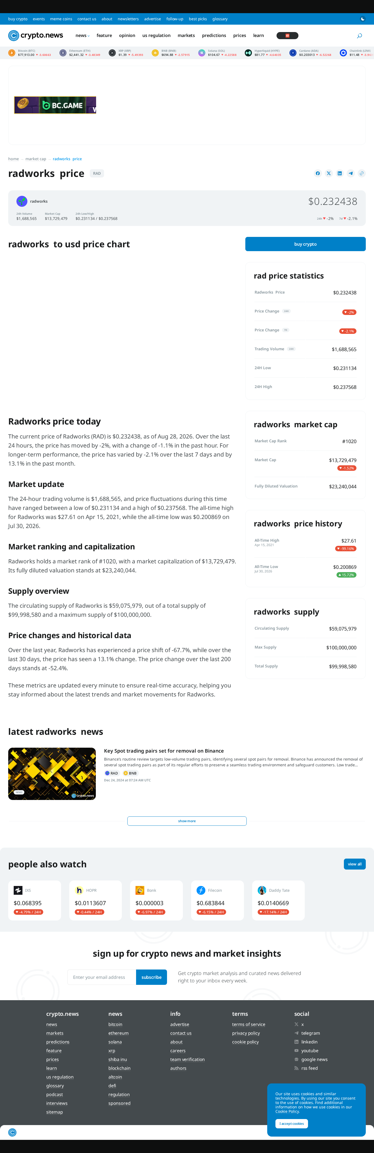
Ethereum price (79, 53)
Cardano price (310, 53)
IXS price (34, 900)
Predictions (214, 35)
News (81, 35)
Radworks (112, 773)
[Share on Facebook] (318, 173)
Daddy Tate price (278, 900)
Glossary (220, 18)
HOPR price (95, 900)
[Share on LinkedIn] (340, 173)
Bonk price (156, 900)
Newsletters (128, 18)
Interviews (56, 1103)
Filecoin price (217, 900)
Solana (115, 1042)
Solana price (217, 53)
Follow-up (174, 18)
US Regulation (156, 35)
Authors (178, 1068)
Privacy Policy (246, 1033)
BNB (130, 773)
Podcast (54, 1094)
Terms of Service (248, 1024)
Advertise (152, 18)
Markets (186, 35)
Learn (258, 35)
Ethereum (118, 1033)
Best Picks (198, 18)
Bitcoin (115, 1024)
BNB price (171, 53)
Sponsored (119, 1103)
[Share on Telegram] (351, 173)
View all (355, 864)
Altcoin (115, 1077)
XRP (111, 1051)
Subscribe (152, 977)
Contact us (86, 18)
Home (13, 158)
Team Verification (187, 1059)
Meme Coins (61, 18)
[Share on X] (329, 173)
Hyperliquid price (263, 53)
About (107, 18)
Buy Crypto (17, 18)
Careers (178, 1051)
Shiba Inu (117, 1059)
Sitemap (54, 1112)
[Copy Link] (362, 173)
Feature (104, 35)
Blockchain (119, 1068)
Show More (186, 821)
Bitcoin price (29, 53)
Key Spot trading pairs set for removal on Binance (164, 750)
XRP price (126, 53)
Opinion (127, 35)
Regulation (119, 1094)
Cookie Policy (245, 1042)
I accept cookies (292, 1123)
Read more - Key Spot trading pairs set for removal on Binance (52, 774)
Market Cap (35, 158)
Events (39, 18)
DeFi (112, 1086)
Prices (239, 35)
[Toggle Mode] (363, 19)
